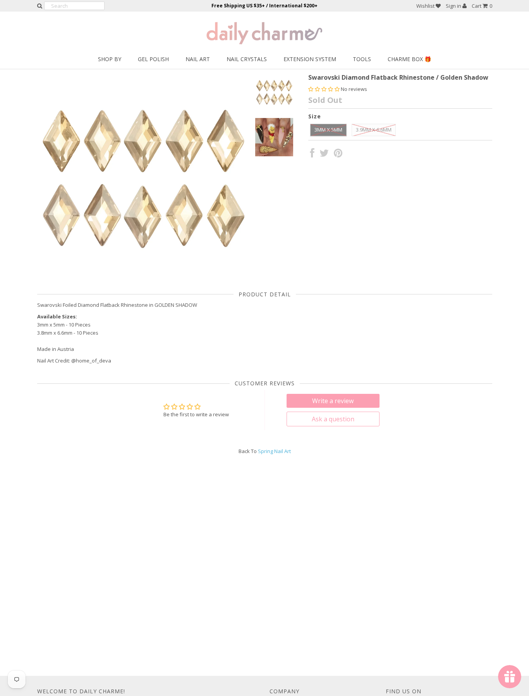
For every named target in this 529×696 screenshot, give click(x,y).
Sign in (454, 5)
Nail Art (197, 59)
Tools (362, 59)
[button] (324, 89)
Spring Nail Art (274, 451)
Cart (482, 5)
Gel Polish (153, 59)
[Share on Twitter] (324, 154)
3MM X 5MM (328, 129)
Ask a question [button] (333, 419)
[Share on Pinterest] (338, 154)
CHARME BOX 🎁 (409, 59)
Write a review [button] (333, 401)
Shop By (109, 59)
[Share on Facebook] (312, 154)
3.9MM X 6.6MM (374, 129)
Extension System (309, 59)
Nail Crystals (247, 59)
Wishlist (426, 5)
